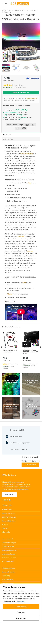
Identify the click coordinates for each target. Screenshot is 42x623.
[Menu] (3, 3)
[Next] (37, 42)
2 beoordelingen (13, 364)
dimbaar (30, 251)
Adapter (9, 294)
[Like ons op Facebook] (3, 500)
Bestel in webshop (19, 92)
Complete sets (6, 12)
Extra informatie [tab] (8, 139)
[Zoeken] (6, 4)
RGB (29, 183)
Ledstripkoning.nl (31, 98)
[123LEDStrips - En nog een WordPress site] (22, 4)
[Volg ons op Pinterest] (9, 500)
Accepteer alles (20, 607)
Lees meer (21, 601)
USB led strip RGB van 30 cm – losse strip (10, 351)
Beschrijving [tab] (7, 134)
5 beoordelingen (17, 85)
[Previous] (5, 42)
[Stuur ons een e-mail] (7, 500)
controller (21, 236)
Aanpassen (21, 612)
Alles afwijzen (21, 618)
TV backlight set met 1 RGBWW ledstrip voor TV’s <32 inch (30, 352)
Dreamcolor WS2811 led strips (25, 10)
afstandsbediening (26, 153)
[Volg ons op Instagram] (5, 500)
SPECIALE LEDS (7, 10)
